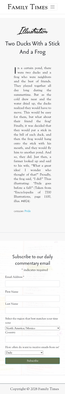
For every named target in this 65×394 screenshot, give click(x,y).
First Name (11, 291)
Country (10, 332)
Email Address (14, 277)
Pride (27, 211)
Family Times (28, 7)
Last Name (11, 303)
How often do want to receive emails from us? (32, 347)
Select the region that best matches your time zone (31, 320)
